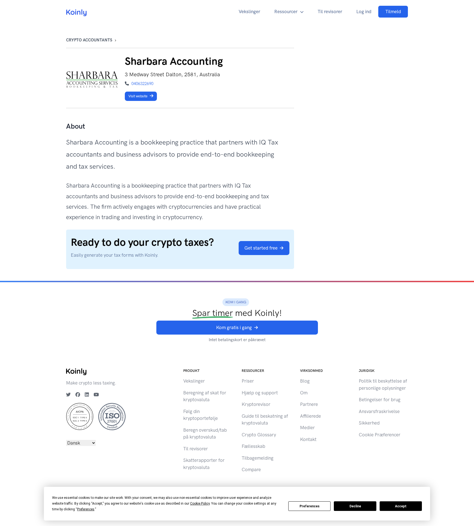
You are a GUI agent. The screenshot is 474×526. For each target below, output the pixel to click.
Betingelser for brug (379, 399)
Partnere (309, 404)
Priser (248, 381)
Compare (251, 469)
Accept (401, 506)
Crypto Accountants (89, 40)
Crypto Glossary (259, 434)
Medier (307, 427)
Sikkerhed (369, 423)
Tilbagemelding (257, 458)
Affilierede (310, 416)
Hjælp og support (260, 392)
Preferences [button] (85, 509)
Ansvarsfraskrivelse (379, 411)
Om (303, 392)
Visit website (138, 96)
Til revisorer (330, 11)
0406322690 (142, 83)
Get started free (261, 248)
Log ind (363, 11)
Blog (305, 381)
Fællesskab (253, 446)
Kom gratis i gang (234, 327)
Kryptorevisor (256, 404)
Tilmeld (393, 11)
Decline (355, 506)
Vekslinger (249, 11)
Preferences (310, 506)
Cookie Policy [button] (200, 503)
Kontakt (308, 439)
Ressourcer (286, 11)
